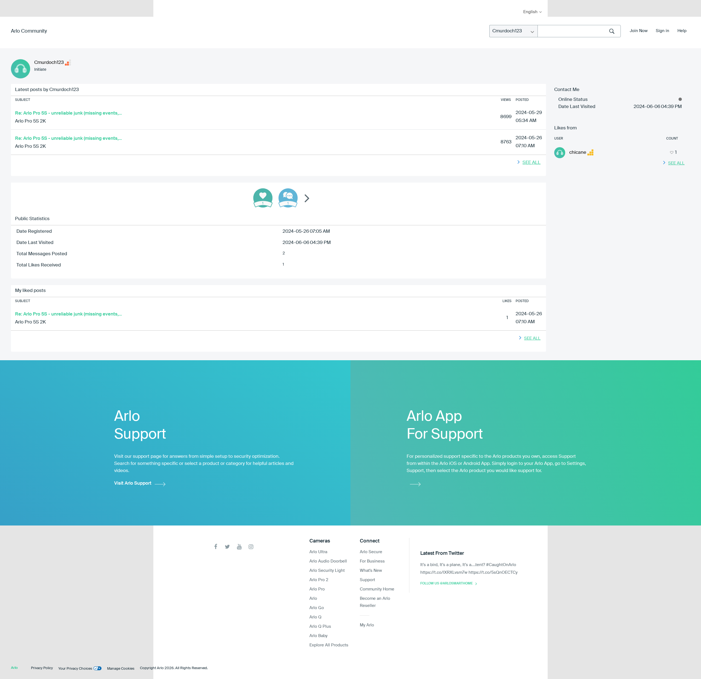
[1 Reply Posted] (288, 198)
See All (531, 162)
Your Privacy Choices (75, 669)
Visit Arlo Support (132, 483)
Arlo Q (315, 617)
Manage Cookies (120, 669)
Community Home (377, 589)
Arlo (313, 598)
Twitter (227, 546)
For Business (372, 561)
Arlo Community (29, 31)
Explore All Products (328, 645)
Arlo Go (316, 608)
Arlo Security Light (327, 571)
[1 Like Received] (263, 198)
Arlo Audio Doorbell (328, 561)
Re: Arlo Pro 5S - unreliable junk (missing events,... (68, 113)
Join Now (639, 31)
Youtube (239, 546)
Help (681, 31)
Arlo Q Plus (320, 626)
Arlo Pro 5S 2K (30, 121)
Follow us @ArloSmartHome (446, 583)
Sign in (662, 31)
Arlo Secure (371, 552)
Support (367, 580)
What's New (371, 571)
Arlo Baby (318, 636)
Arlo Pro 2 (318, 580)
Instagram (251, 546)
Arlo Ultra (318, 552)
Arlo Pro (317, 589)
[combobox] (579, 31)
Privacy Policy (42, 668)
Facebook (215, 546)
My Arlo (161, 3)
